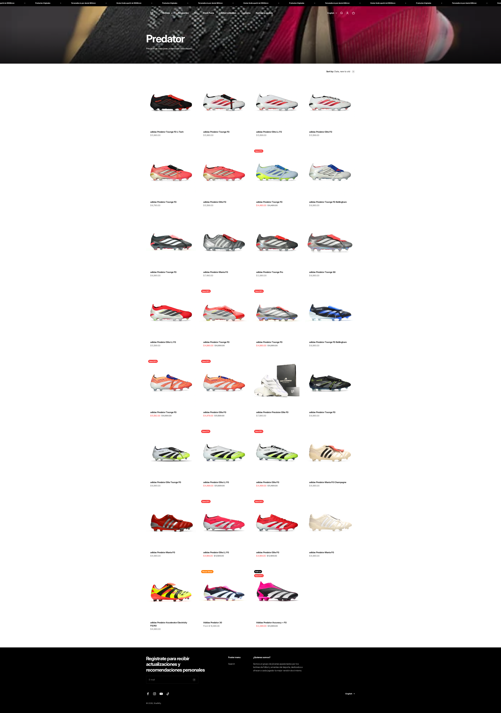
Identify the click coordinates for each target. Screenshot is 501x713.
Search (231, 664)
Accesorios (183, 13)
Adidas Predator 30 (212, 622)
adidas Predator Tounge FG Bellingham (328, 202)
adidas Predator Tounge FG (216, 132)
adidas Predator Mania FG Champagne (327, 482)
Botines (166, 13)
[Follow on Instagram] (154, 694)
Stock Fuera (208, 13)
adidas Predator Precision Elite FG (272, 412)
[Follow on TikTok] (168, 694)
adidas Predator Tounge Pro (269, 272)
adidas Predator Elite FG (320, 132)
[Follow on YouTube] (161, 694)
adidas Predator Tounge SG (322, 272)
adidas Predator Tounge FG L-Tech (167, 132)
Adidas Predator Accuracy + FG (271, 622)
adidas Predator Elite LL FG (269, 132)
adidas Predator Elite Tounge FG (165, 482)
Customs (245, 13)
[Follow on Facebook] (148, 694)
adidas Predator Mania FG (215, 272)
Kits (196, 13)
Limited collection (227, 13)
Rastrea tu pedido (264, 13)
